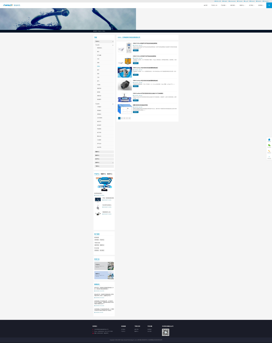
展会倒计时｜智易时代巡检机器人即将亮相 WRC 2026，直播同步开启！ (104, 295)
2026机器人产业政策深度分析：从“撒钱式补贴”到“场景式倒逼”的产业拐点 (104, 309)
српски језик (233, 1)
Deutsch (253, 1)
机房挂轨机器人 (98, 193)
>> (129, 118)
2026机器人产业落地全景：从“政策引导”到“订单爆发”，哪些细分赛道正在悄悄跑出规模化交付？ (104, 302)
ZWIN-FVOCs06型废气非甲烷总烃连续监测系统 (145, 43)
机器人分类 (218, 1)
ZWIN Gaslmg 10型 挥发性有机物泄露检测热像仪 (145, 67)
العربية (246, 1)
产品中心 (100, 31)
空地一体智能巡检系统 (108, 198)
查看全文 (135, 50)
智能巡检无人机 (106, 212)
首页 (96, 31)
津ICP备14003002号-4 (142, 339)
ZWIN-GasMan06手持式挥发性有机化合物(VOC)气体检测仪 (148, 93)
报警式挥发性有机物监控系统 (140, 105)
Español (259, 1)
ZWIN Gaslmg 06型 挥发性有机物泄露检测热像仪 (145, 80)
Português (266, 1)
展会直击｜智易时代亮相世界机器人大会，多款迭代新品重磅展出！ (104, 288)
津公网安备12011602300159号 (155, 339)
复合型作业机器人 (107, 205)
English (225, 1)
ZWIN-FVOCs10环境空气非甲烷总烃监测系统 (144, 56)
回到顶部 (269, 158)
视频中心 (103, 174)
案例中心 (109, 174)
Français (240, 1)
